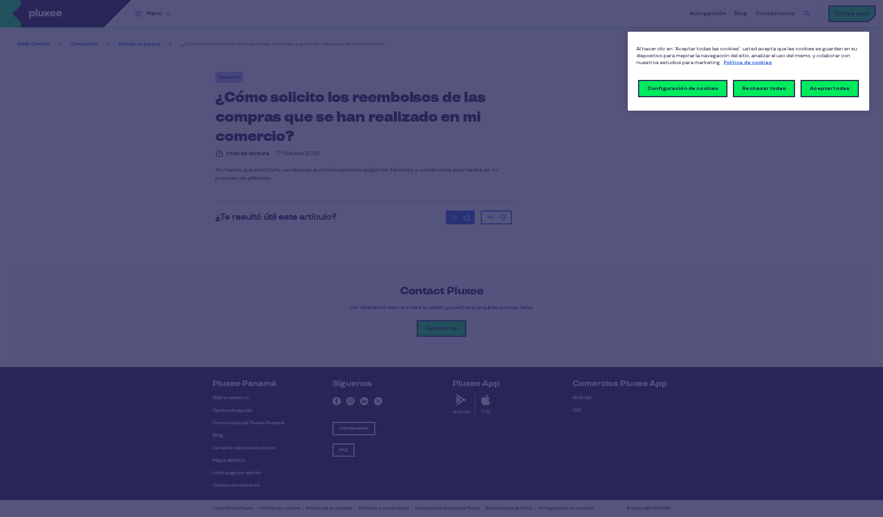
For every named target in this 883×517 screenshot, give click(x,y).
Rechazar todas (764, 88)
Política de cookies (748, 62)
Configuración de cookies (682, 88)
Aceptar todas (830, 88)
